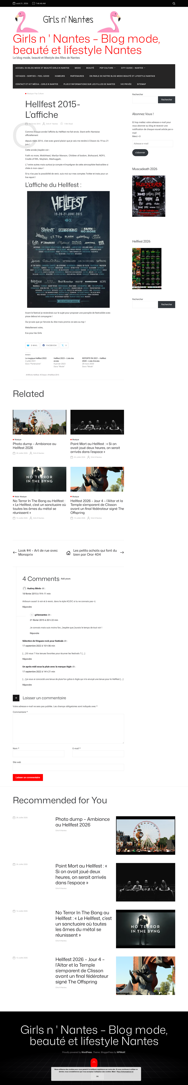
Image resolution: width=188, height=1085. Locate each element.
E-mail (77, 748)
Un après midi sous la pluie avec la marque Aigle (47, 666)
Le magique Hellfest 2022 (36, 358)
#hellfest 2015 (53, 375)
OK (97, 1076)
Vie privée (126, 84)
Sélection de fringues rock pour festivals (42, 641)
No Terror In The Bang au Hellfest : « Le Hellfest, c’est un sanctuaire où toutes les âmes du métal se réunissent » (39, 506)
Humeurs (60, 76)
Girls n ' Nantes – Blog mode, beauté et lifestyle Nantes (86, 44)
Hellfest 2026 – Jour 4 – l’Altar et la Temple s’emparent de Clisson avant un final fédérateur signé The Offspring (97, 506)
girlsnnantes (41, 614)
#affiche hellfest (32, 375)
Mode (78, 68)
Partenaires (77, 76)
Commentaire (20, 712)
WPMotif (121, 1052)
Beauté (90, 68)
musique (30, 93)
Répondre (27, 607)
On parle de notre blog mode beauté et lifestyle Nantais (122, 76)
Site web (17, 762)
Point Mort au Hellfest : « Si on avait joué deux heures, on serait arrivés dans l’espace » (95, 447)
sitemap (141, 84)
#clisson (43, 375)
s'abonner (140, 152)
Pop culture (106, 68)
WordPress (86, 1052)
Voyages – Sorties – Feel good (32, 76)
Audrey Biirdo (34, 588)
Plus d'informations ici (125, 1072)
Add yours (65, 578)
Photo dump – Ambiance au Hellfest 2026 (34, 445)
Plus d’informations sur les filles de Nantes (89, 84)
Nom (16, 748)
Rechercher (137, 94)
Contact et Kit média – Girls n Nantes (37, 84)
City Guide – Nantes (132, 68)
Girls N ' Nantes (52, 124)
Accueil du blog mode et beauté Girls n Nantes (42, 68)
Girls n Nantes (38, 453)
